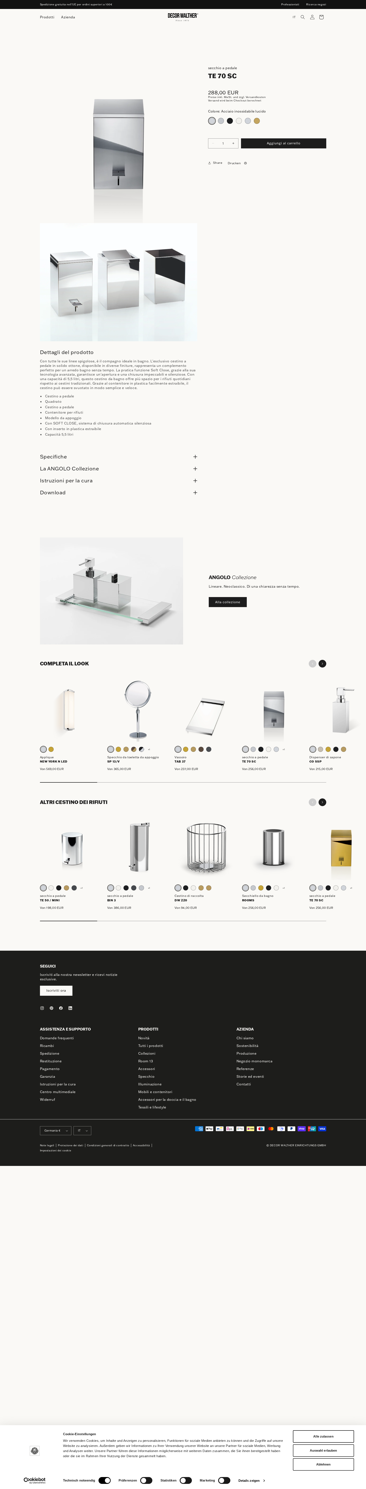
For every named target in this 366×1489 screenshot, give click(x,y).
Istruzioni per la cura (58, 1084)
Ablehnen (323, 1464)
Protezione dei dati (70, 1145)
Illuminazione (150, 1084)
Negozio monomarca (255, 1061)
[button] (302, 17)
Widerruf (47, 1099)
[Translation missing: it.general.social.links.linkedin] (70, 1008)
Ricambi (47, 1046)
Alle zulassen (323, 1436)
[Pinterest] (51, 1008)
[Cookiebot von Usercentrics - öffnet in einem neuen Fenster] (34, 1480)
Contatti (244, 1084)
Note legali (47, 1145)
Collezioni (147, 1053)
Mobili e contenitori (155, 1092)
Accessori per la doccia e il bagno (167, 1099)
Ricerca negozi (316, 4)
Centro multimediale (58, 1092)
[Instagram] (42, 1008)
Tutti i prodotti (150, 1046)
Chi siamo (245, 1038)
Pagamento (50, 1069)
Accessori (146, 1069)
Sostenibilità (248, 1046)
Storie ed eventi (250, 1076)
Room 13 (145, 1061)
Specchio (146, 1076)
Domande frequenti (57, 1038)
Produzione (247, 1053)
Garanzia (47, 1076)
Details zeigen (249, 1480)
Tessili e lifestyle (152, 1107)
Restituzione (51, 1061)
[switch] (146, 1480)
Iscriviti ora (56, 990)
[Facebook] (61, 1008)
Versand (213, 100)
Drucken (234, 163)
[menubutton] (47, 17)
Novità (144, 1038)
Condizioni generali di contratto (108, 1145)
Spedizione (49, 1053)
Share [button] (217, 163)
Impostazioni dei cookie (55, 1150)
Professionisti (290, 4)
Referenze (245, 1069)
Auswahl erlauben (323, 1450)
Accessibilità (141, 1145)
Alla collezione (227, 602)
